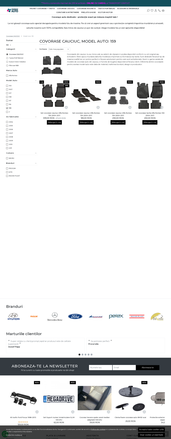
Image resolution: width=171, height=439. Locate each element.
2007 (11, 133)
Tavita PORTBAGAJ (106, 8)
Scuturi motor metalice (17, 62)
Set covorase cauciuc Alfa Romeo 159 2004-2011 (54, 114)
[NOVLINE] (95, 321)
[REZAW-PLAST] (136, 321)
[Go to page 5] (91, 354)
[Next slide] (162, 316)
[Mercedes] (54, 321)
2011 (10, 148)
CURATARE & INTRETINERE (67, 12)
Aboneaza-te (148, 367)
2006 (11, 129)
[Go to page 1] (79, 354)
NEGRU (11, 158)
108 (10, 97)
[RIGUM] (34, 321)
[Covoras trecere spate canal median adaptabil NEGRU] (95, 398)
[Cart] (163, 10)
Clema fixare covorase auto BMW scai (130, 417)
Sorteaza (43, 49)
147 (10, 100)
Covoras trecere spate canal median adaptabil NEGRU (95, 418)
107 (10, 93)
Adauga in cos (54, 122)
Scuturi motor (105, 12)
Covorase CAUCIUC (66, 8)
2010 (10, 144)
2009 (11, 140)
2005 (11, 126)
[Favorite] (152, 10)
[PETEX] (116, 321)
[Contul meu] (155, 10)
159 (7, 45)
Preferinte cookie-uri (14, 435)
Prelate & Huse (88, 12)
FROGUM (12, 168)
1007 (10, 89)
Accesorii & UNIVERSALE (128, 8)
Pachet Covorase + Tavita (42, 8)
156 (10, 104)
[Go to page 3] (85, 354)
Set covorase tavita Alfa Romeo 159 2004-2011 (149, 114)
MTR (10, 172)
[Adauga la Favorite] (66, 107)
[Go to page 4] (88, 354)
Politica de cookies (98, 429)
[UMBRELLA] (157, 321)
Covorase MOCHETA (86, 8)
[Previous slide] (9, 316)
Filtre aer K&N (14, 65)
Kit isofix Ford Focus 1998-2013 (23, 417)
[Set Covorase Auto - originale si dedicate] (16, 10)
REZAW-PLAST (14, 176)
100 (10, 86)
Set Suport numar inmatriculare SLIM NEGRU (59, 418)
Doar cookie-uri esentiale (151, 435)
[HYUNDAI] (13, 321)
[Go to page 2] (82, 354)
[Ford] (75, 321)
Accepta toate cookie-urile (151, 429)
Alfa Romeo (13, 75)
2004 (11, 122)
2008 (11, 137)
